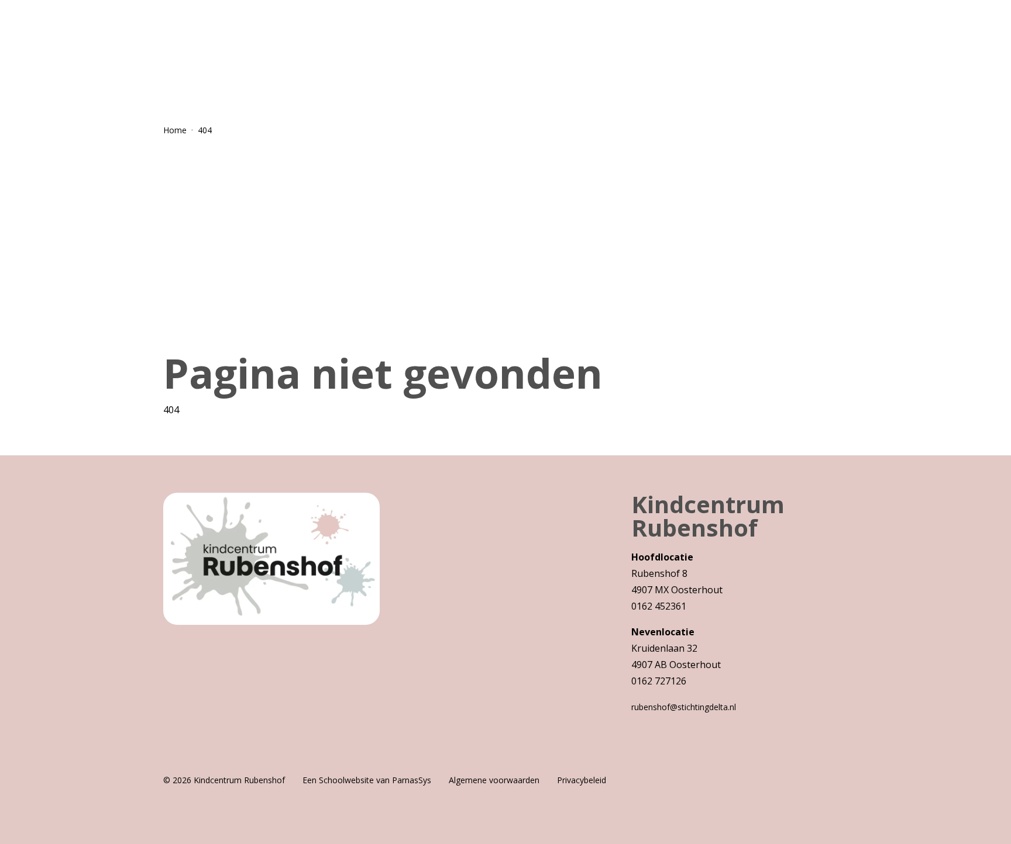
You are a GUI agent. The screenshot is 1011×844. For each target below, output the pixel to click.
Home (175, 130)
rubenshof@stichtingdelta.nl (683, 706)
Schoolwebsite (346, 780)
